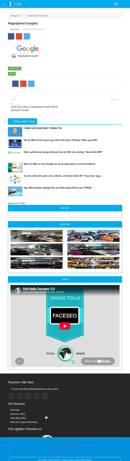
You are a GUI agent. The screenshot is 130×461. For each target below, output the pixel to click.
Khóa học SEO (17, 414)
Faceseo (14, 29)
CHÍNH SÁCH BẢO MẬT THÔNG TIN (43, 128)
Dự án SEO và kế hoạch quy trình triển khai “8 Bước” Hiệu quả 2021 (60, 140)
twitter (20, 396)
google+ (28, 396)
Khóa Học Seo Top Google (68, 446)
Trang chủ (15, 15)
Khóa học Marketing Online (68, 442)
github (36, 396)
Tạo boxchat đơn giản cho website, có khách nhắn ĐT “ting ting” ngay (62, 176)
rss (45, 396)
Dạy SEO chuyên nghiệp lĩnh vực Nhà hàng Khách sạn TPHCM (57, 187)
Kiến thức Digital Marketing (23, 422)
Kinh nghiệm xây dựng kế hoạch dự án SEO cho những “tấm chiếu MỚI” (63, 152)
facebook (12, 396)
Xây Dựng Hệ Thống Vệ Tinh (68, 452)
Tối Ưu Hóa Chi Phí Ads (68, 449)
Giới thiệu (15, 410)
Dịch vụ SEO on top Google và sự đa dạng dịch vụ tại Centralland (59, 164)
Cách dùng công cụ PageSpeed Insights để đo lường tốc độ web (34, 108)
